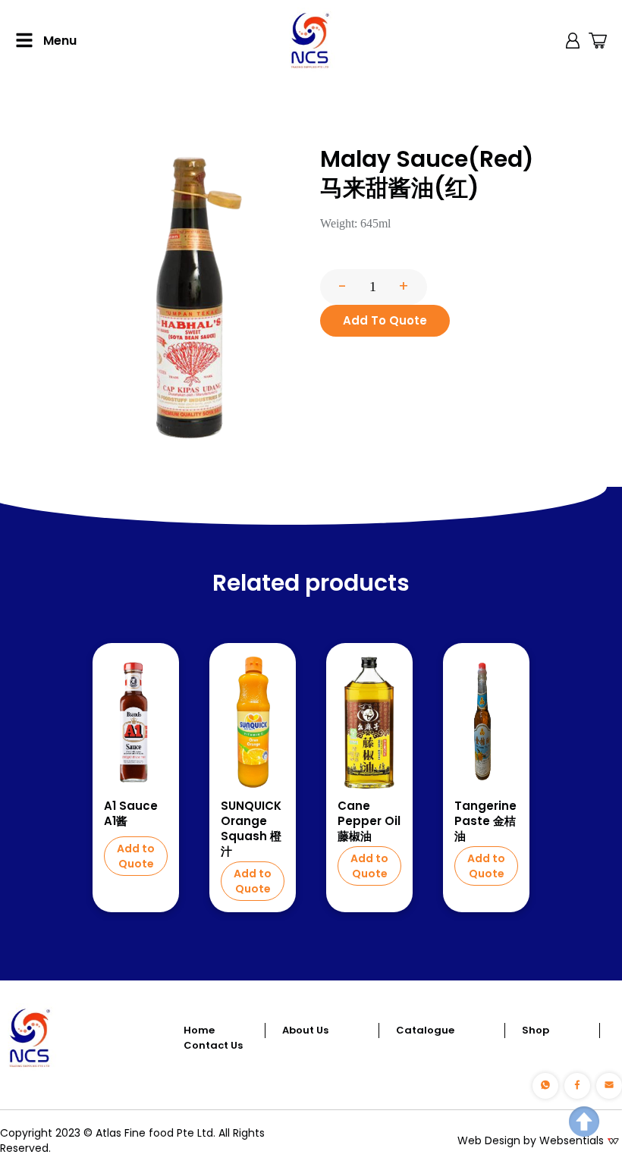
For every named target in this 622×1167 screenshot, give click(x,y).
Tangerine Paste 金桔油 (485, 821)
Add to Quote (136, 856)
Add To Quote (385, 320)
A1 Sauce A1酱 (131, 813)
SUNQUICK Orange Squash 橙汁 (251, 828)
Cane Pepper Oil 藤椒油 (369, 821)
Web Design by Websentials (530, 1140)
